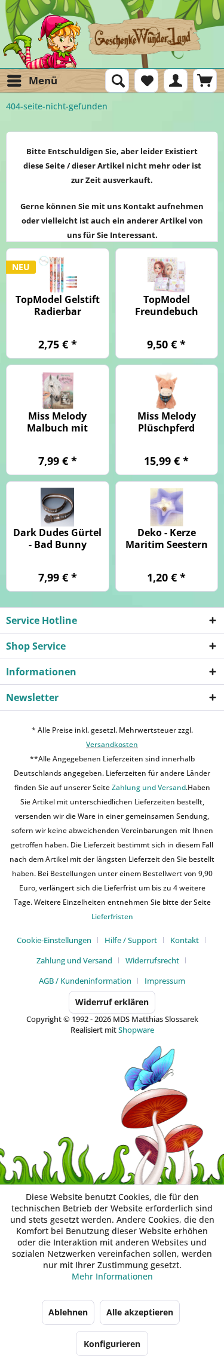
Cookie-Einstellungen (54, 940)
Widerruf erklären (112, 1002)
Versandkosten (112, 744)
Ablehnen (68, 1312)
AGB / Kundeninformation (85, 980)
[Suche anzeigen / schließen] (117, 81)
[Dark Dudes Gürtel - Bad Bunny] (58, 507)
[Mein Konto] (176, 81)
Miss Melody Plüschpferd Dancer (166, 422)
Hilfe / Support (131, 940)
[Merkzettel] (146, 81)
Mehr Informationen (112, 1276)
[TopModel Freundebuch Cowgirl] (167, 274)
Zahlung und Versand (148, 787)
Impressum (165, 980)
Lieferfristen (112, 916)
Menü (43, 80)
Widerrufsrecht (152, 960)
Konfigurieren (112, 1343)
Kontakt (184, 940)
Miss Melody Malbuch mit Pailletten (57, 422)
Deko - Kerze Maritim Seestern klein (166, 538)
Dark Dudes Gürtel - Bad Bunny (57, 538)
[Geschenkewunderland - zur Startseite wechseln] (112, 42)
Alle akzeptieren (139, 1312)
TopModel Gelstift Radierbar (58, 305)
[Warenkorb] (205, 81)
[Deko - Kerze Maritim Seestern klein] (167, 507)
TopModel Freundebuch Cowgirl (166, 305)
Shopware (136, 1029)
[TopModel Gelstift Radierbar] (58, 274)
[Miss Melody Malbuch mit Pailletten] (58, 390)
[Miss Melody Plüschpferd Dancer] (167, 390)
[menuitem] (31, 81)
